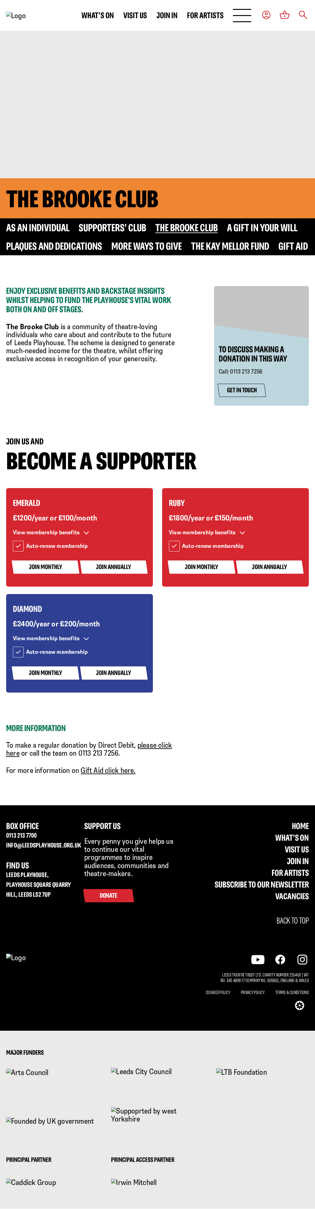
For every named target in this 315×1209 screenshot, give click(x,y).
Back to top (293, 920)
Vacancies (292, 896)
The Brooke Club (186, 227)
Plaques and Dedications (54, 246)
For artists (205, 15)
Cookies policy (218, 992)
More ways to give (146, 246)
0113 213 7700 (21, 835)
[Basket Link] (285, 15)
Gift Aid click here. (108, 770)
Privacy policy (253, 992)
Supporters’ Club (112, 227)
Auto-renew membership (57, 545)
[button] (303, 15)
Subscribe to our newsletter (262, 884)
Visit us (135, 15)
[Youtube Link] (258, 960)
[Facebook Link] (280, 959)
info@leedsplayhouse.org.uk (40, 845)
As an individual (38, 227)
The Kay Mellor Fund (230, 246)
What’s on (98, 15)
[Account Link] (266, 15)
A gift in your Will (262, 227)
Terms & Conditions (292, 992)
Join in (167, 15)
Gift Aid (293, 246)
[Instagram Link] (302, 959)
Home (300, 826)
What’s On (292, 837)
